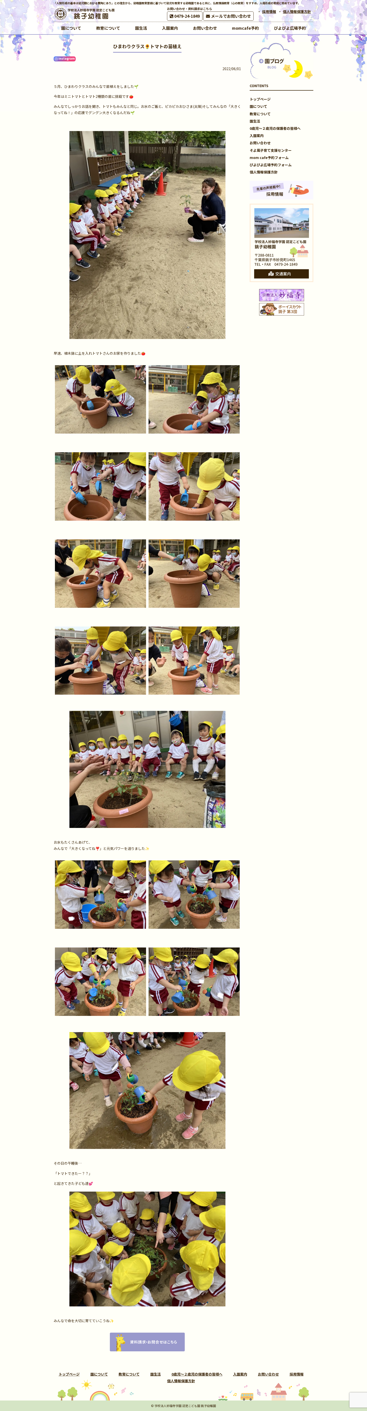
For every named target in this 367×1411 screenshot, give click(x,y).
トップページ (260, 99)
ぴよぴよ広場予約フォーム (271, 164)
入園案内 (257, 135)
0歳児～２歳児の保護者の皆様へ (275, 128)
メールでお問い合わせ (230, 16)
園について (258, 106)
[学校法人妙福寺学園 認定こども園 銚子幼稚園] (85, 13)
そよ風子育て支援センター (271, 150)
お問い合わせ (260, 142)
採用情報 (269, 11)
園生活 (255, 121)
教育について (260, 113)
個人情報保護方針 (297, 11)
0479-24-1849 (186, 16)
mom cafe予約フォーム (269, 157)
